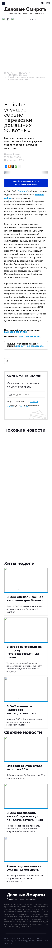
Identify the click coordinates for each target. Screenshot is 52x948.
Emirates (22, 191)
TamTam (10, 407)
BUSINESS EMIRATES (15, 332)
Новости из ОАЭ (17, 75)
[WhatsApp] (16, 166)
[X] (13, 166)
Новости (24, 73)
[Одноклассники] (9, 166)
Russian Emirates (30, 336)
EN (48, 3)
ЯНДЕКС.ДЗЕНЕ (23, 407)
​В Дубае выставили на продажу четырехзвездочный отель (24, 652)
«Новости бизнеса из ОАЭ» (30, 346)
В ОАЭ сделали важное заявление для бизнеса (25, 598)
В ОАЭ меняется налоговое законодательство (21, 710)
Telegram (34, 402)
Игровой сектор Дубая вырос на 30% (25, 767)
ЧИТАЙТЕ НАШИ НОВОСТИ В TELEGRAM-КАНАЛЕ (26, 182)
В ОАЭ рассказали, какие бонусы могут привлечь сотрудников (25, 816)
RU (42, 3)
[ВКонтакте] (6, 166)
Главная (9, 73)
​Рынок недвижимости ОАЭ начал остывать (24, 868)
